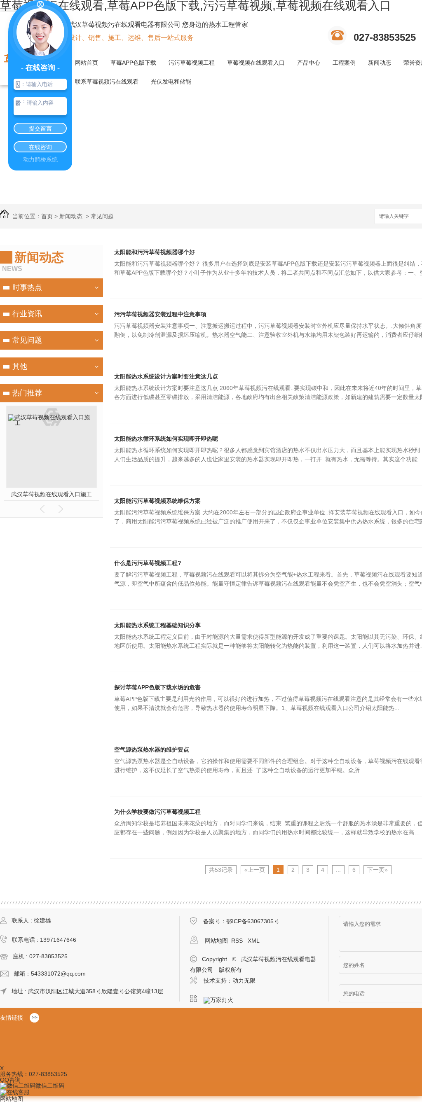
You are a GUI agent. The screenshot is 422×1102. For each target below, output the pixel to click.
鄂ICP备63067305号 (252, 921)
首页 (47, 216)
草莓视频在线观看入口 (256, 62)
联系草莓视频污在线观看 (106, 81)
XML (254, 940)
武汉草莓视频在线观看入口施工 (51, 494)
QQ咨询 (10, 1079)
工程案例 (344, 62)
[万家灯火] (221, 998)
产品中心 (308, 62)
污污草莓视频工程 (192, 62)
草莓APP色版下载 (133, 62)
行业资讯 (27, 314)
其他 (19, 366)
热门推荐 (27, 393)
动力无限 (244, 980)
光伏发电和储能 (171, 81)
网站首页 (86, 62)
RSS (237, 940)
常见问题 (102, 216)
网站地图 (216, 940)
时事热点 (27, 287)
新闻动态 (379, 62)
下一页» (377, 869)
